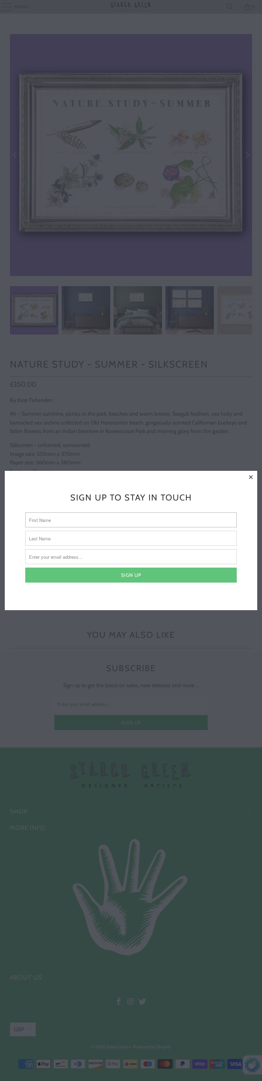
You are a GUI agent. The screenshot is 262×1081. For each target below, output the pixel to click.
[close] (251, 477)
